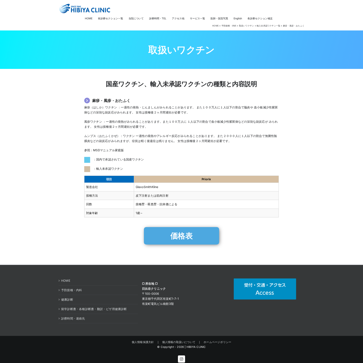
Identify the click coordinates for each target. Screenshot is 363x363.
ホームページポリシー (216, 342)
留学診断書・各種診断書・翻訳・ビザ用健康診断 (94, 309)
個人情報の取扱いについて (179, 342)
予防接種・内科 (228, 25)
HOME (215, 25)
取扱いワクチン (246, 25)
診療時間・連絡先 (73, 318)
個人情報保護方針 (144, 342)
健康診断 (67, 299)
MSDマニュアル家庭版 (108, 150)
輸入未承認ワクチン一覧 (268, 25)
